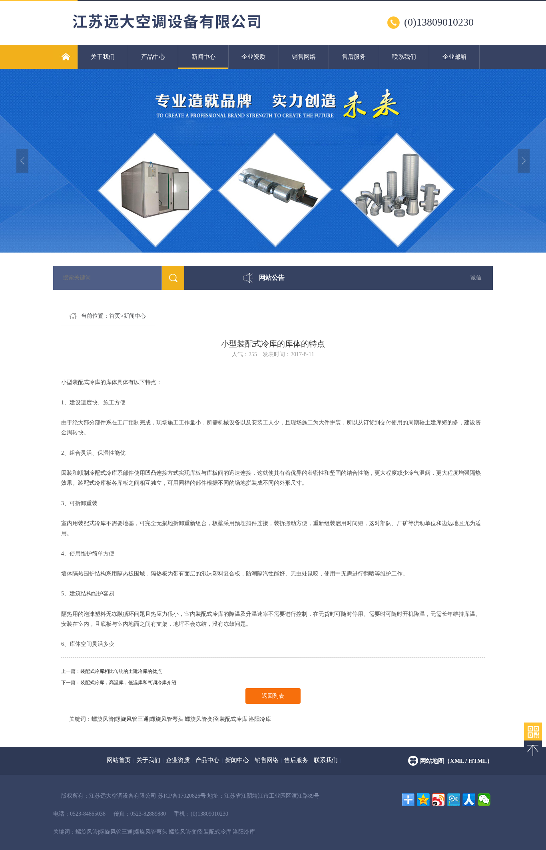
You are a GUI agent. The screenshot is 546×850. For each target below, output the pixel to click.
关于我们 (103, 57)
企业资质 (253, 57)
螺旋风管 (103, 719)
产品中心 (153, 57)
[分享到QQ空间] (423, 799)
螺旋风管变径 (201, 719)
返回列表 (273, 696)
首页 (114, 316)
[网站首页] (65, 57)
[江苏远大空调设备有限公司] (170, 32)
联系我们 (404, 57)
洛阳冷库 (260, 719)
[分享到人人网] (468, 799)
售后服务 (354, 57)
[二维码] (533, 732)
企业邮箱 (454, 57)
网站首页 (119, 760)
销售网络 (304, 57)
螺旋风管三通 (132, 719)
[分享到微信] (484, 799)
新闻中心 (203, 57)
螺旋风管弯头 (166, 719)
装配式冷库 (86, 382)
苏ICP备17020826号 (182, 796)
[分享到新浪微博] (438, 799)
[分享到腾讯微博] (453, 799)
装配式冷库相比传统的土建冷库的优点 (121, 671)
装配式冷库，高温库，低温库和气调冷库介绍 (128, 682)
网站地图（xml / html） (456, 761)
